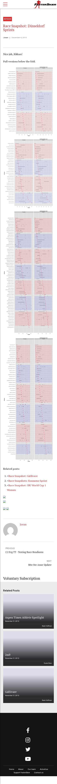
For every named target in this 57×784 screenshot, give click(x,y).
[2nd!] (28, 648)
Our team (32, 769)
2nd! (7, 655)
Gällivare (11, 692)
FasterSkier (48, 663)
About (20, 769)
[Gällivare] (28, 685)
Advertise (44, 769)
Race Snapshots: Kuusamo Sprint (27, 480)
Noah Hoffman (47, 626)
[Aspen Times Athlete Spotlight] (28, 611)
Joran (5, 37)
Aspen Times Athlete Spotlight (24, 617)
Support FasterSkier (22, 772)
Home (11, 769)
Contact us (38, 772)
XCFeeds (7, 19)
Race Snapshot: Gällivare (23, 476)
